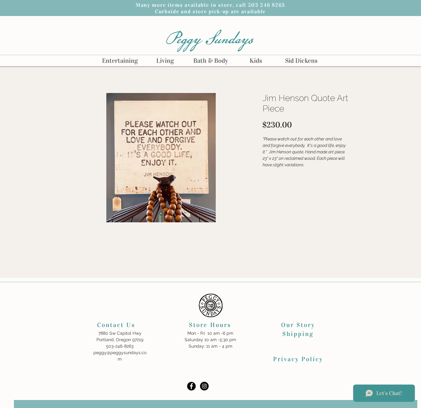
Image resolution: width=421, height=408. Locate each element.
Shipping (298, 333)
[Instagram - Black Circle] (204, 386)
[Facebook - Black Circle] (191, 386)
